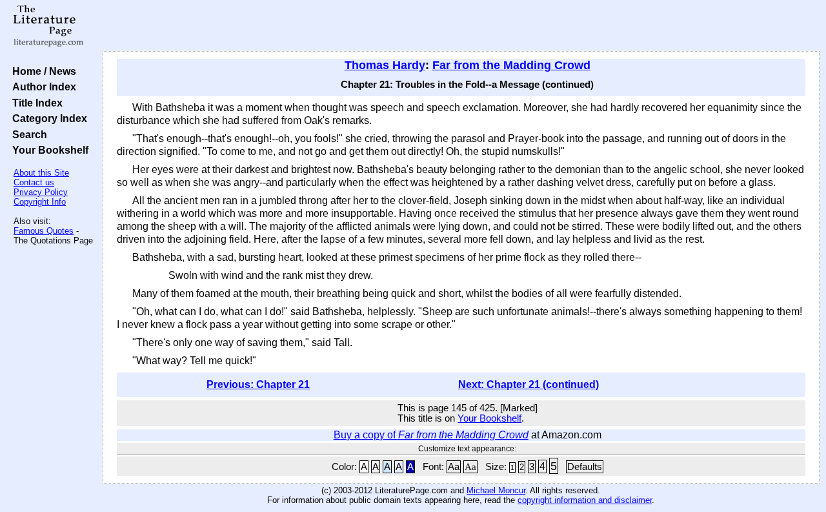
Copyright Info (40, 202)
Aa (453, 467)
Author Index (41, 86)
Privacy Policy (41, 192)
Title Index (35, 102)
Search (27, 134)
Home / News (41, 71)
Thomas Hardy (385, 65)
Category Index (47, 118)
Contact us (34, 182)
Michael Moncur (496, 490)
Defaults (584, 467)
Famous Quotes (44, 231)
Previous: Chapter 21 (258, 384)
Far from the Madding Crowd (511, 65)
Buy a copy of (431, 434)
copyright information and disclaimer (585, 500)
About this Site (41, 173)
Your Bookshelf (47, 150)
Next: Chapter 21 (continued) (528, 384)
